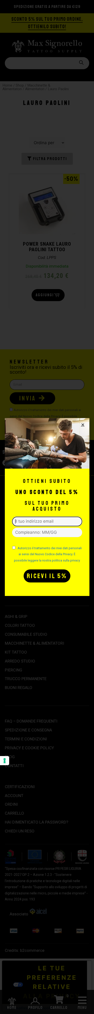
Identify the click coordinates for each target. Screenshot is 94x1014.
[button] (83, 424)
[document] (47, 507)
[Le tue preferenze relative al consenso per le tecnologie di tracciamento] (4, 760)
